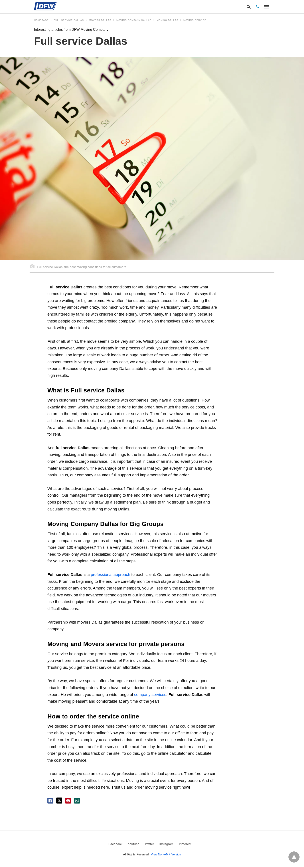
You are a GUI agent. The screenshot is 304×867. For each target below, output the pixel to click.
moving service (194, 20)
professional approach (111, 574)
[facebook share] (50, 801)
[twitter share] (59, 801)
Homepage (41, 20)
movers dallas (100, 20)
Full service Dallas (69, 20)
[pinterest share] (68, 801)
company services (150, 694)
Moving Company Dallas (134, 20)
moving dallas (167, 20)
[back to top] (294, 857)
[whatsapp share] (77, 801)
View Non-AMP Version (166, 854)
